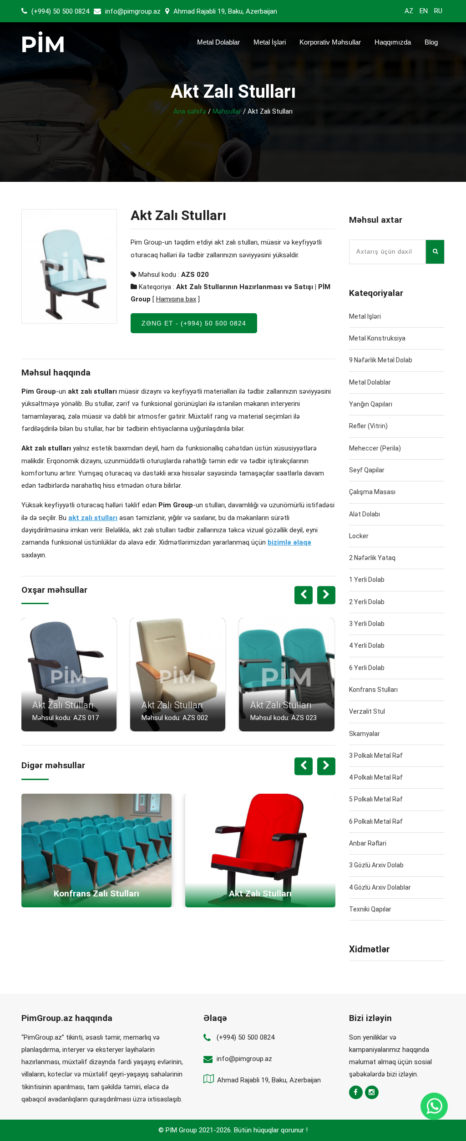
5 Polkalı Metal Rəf (376, 799)
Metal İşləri (269, 42)
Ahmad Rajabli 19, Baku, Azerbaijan (224, 11)
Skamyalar (364, 733)
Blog (431, 42)
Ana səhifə (189, 111)
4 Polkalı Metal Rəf (376, 777)
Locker (359, 536)
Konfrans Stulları (373, 689)
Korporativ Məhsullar (330, 42)
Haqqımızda (393, 42)
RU (438, 11)
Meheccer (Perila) (375, 448)
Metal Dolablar (218, 42)
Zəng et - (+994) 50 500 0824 (194, 323)
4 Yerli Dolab (367, 645)
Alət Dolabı (364, 514)
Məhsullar (227, 111)
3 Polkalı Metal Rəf (376, 755)
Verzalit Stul (367, 711)
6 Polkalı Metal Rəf (376, 821)
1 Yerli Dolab (367, 579)
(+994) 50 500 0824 (59, 11)
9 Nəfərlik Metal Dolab (380, 360)
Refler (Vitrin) (368, 426)
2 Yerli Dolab (367, 602)
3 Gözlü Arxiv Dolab (376, 865)
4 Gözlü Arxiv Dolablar (380, 887)
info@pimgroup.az (133, 11)
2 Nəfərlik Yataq (372, 557)
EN (424, 11)
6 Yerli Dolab (367, 667)
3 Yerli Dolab (367, 623)
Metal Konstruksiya (377, 338)
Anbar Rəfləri (367, 843)
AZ (409, 11)
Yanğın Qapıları (370, 404)
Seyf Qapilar (367, 470)
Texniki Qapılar (370, 909)
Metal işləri (365, 316)
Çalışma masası (372, 491)
